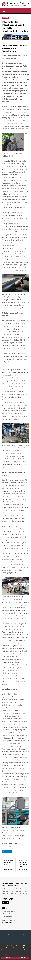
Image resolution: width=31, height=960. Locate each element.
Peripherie (5, 17)
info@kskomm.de (8, 923)
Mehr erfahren (5, 954)
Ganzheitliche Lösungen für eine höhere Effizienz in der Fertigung (22, 864)
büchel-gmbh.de (7, 846)
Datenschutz (25, 935)
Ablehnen (8, 957)
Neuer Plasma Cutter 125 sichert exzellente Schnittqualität (8, 864)
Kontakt (10, 935)
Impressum (17, 935)
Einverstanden (22, 957)
